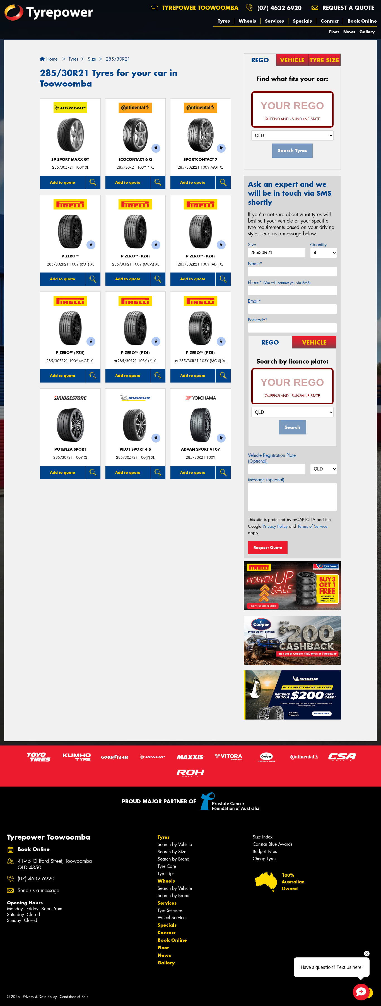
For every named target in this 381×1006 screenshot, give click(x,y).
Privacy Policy (275, 526)
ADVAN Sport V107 (200, 449)
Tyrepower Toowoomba (199, 7)
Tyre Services (170, 910)
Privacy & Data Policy (40, 996)
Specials (302, 21)
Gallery (367, 31)
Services (274, 21)
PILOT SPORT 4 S (135, 449)
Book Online (362, 21)
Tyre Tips (166, 873)
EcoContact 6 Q (135, 159)
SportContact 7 (201, 159)
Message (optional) (266, 480)
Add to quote (62, 182)
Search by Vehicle (175, 844)
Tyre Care (167, 866)
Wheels (247, 21)
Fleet (334, 31)
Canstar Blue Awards (272, 844)
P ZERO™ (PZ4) (135, 256)
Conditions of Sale (74, 996)
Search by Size (172, 852)
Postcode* (257, 320)
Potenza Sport (70, 449)
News (349, 31)
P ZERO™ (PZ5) (200, 352)
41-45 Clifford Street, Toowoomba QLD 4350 (55, 864)
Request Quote (268, 547)
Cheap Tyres (264, 859)
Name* (255, 264)
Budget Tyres (265, 851)
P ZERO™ (70, 256)
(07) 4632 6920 (279, 7)
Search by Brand (173, 859)
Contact (330, 21)
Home (51, 59)
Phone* (279, 282)
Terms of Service (312, 526)
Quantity (318, 245)
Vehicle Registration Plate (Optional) (272, 458)
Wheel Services (172, 918)
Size (252, 245)
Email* (254, 301)
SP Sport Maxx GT (70, 159)
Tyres (224, 21)
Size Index (263, 837)
